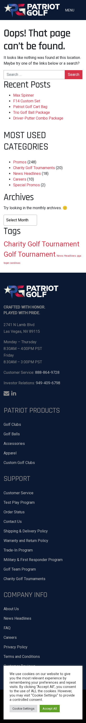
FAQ (7, 628)
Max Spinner (23, 95)
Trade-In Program (18, 550)
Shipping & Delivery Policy (26, 531)
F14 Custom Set (26, 101)
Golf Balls (12, 434)
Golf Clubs (12, 424)
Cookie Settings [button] (23, 708)
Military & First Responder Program (33, 559)
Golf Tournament (30, 254)
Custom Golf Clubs (19, 462)
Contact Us (13, 521)
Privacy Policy (15, 647)
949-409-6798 (48, 383)
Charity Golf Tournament (42, 244)
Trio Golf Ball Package (31, 112)
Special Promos (26, 185)
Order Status (14, 512)
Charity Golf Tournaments (34, 168)
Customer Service (18, 493)
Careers (19, 179)
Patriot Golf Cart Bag (30, 106)
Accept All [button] (50, 708)
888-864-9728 (47, 372)
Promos (20, 162)
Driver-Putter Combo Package (38, 118)
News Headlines (27, 173)
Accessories (14, 443)
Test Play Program (19, 502)
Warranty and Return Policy (26, 540)
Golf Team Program (20, 569)
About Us (11, 609)
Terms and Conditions (22, 656)
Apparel (10, 453)
